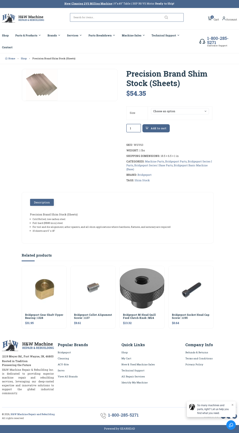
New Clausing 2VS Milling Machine (88, 3)
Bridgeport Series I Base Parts (153, 165)
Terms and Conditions (199, 358)
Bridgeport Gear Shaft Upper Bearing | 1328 (44, 316)
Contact (7, 47)
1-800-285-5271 (218, 40)
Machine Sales (131, 35)
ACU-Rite (63, 364)
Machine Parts (154, 161)
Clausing (63, 358)
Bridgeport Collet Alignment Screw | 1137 (93, 316)
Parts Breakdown (100, 35)
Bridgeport (145, 174)
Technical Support (164, 35)
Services (72, 35)
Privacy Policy (194, 364)
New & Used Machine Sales (138, 364)
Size (132, 112)
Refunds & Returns (196, 352)
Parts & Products (26, 35)
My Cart (126, 358)
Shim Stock (142, 180)
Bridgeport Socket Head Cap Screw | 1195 (190, 316)
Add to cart (158, 128)
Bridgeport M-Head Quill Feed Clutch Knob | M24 (139, 316)
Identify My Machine (134, 382)
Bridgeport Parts (176, 161)
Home (11, 58)
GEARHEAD (127, 428)
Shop (5, 35)
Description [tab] (42, 202)
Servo (61, 370)
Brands (52, 35)
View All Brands (68, 376)
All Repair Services (133, 376)
